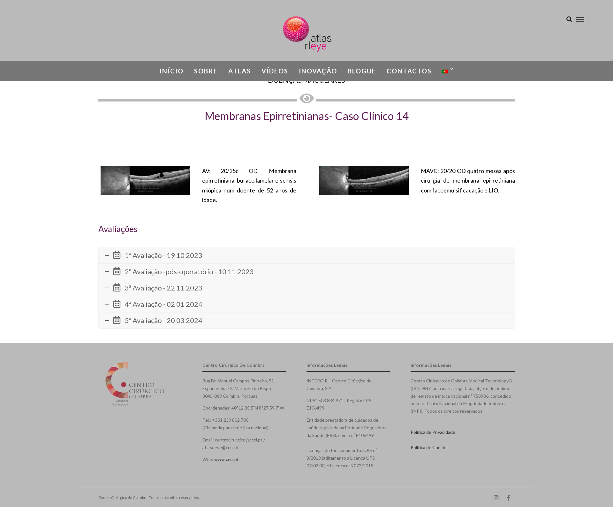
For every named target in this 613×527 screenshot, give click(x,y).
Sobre (206, 71)
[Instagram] (496, 497)
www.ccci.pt (226, 459)
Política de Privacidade (433, 432)
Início (172, 71)
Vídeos (274, 71)
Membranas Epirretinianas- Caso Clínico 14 (307, 115)
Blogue (362, 71)
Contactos (409, 71)
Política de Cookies (430, 447)
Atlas (239, 71)
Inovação (318, 71)
